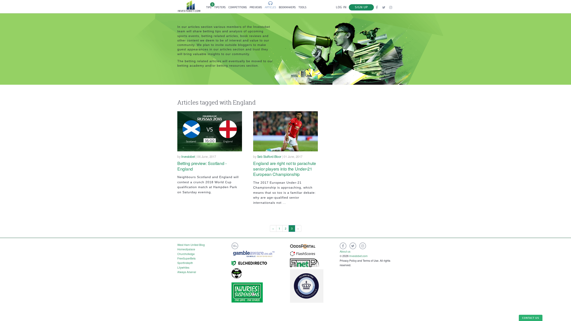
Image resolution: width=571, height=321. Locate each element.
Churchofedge (186, 254)
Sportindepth (185, 263)
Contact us (530, 317)
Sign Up (361, 7)
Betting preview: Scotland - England (202, 166)
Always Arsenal (186, 272)
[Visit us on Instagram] (391, 7)
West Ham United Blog (191, 245)
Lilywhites (183, 267)
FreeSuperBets (186, 258)
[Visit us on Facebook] (377, 7)
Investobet (188, 156)
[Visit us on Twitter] (384, 7)
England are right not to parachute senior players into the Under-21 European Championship (284, 168)
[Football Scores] (302, 253)
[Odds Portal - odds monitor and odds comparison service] (302, 246)
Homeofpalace (186, 249)
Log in (341, 7)
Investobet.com (358, 256)
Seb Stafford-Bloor (269, 156)
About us (345, 251)
